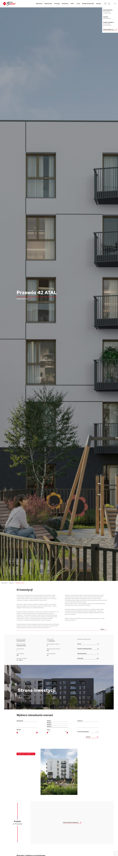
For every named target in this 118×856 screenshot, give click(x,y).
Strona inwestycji (22, 299)
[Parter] (57, 721)
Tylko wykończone (83, 731)
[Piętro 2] (57, 725)
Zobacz (20, 697)
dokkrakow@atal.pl (107, 18)
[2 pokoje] (87, 721)
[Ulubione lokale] (105, 4)
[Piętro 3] (57, 726)
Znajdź (88, 737)
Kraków (11, 583)
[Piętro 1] (57, 723)
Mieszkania (4, 583)
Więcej (103, 629)
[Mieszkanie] (27, 721)
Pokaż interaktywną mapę (70, 822)
